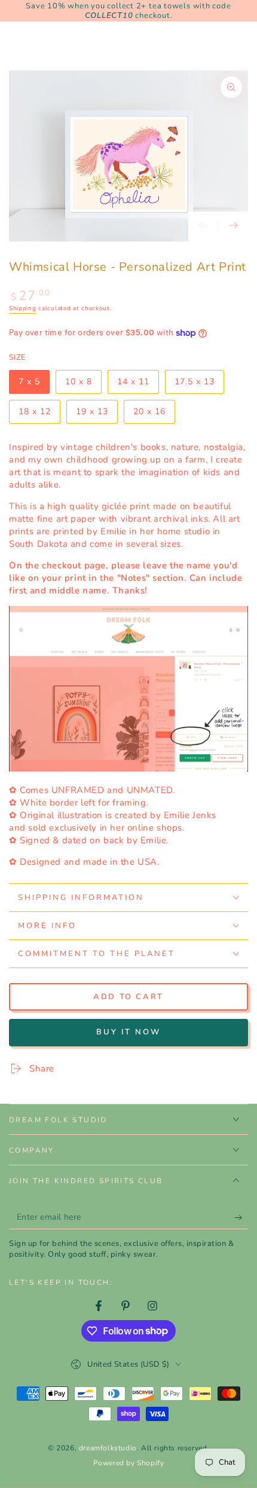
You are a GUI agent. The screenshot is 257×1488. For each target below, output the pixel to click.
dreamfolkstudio (108, 1448)
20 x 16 (154, 415)
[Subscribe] (241, 1217)
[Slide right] (233, 226)
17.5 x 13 (198, 385)
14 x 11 (138, 385)
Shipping (22, 308)
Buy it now (128, 1032)
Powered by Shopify (128, 1463)
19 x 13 (96, 415)
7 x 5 (34, 385)
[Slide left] (203, 226)
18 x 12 (39, 415)
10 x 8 (83, 385)
